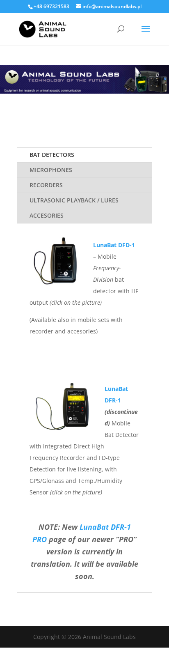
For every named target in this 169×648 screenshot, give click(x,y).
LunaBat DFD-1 (114, 245)
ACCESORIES (47, 215)
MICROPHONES (51, 170)
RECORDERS (46, 185)
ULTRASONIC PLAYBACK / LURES (74, 200)
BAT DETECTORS (52, 155)
